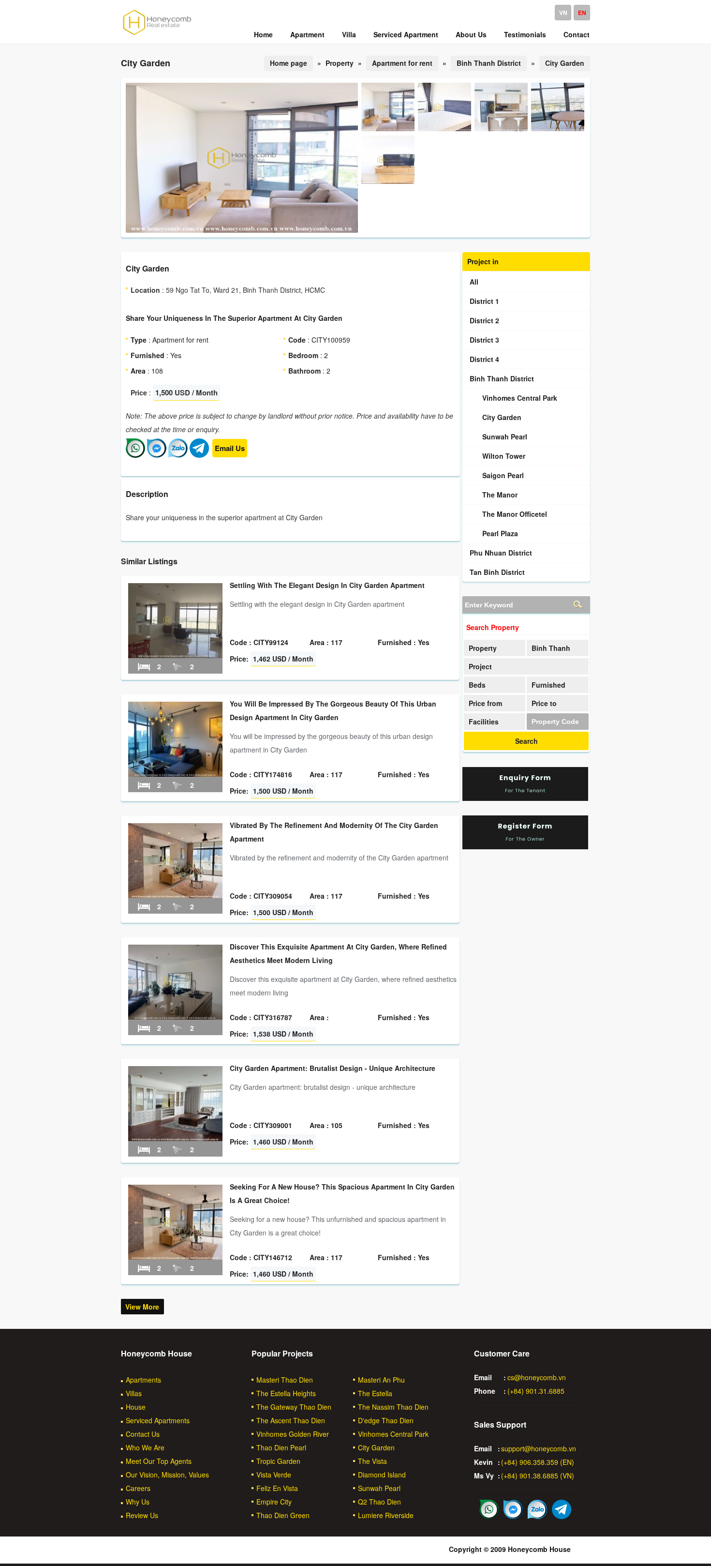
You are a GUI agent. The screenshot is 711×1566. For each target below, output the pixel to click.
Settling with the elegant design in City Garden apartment (327, 585)
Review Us (142, 1515)
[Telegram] (199, 455)
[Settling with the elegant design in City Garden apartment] (175, 655)
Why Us (137, 1501)
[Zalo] (178, 455)
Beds (477, 685)
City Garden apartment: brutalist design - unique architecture (332, 1068)
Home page (288, 63)
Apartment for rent (402, 63)
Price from (485, 703)
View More (142, 1306)
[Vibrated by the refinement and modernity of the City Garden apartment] (175, 895)
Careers (138, 1488)
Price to (544, 703)
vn (563, 12)
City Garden (564, 63)
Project (480, 666)
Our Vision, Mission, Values (167, 1474)
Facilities (484, 721)
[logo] (157, 34)
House (136, 1407)
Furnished (548, 685)
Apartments (143, 1380)
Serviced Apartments (158, 1420)
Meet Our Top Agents (159, 1461)
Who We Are (145, 1447)
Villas (134, 1393)
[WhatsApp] (135, 455)
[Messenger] (156, 455)
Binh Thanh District (489, 63)
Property (483, 648)
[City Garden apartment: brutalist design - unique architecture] (175, 1138)
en (582, 12)
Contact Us (143, 1434)
